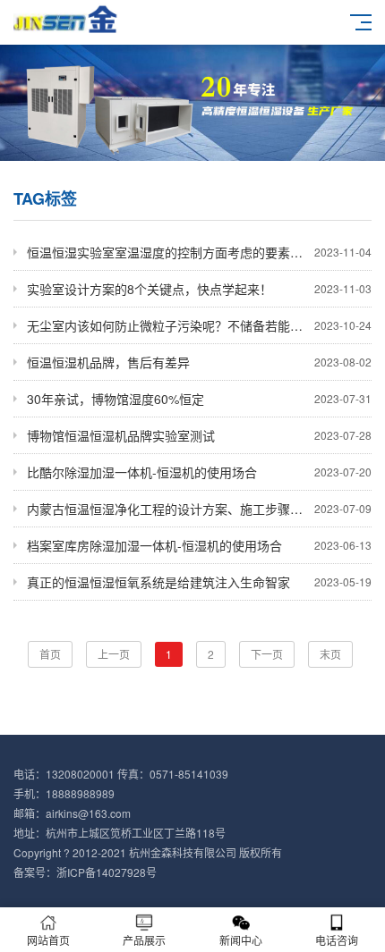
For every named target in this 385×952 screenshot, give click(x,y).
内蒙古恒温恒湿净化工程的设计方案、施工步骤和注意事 (199, 509)
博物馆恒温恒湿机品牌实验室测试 (199, 435)
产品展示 (144, 940)
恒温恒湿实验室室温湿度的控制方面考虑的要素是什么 (199, 252)
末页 (330, 653)
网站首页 (48, 940)
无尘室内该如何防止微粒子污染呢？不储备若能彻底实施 (199, 325)
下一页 (267, 653)
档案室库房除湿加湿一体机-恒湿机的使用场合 (199, 545)
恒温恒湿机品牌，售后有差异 (199, 362)
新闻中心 (240, 940)
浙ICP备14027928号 (106, 872)
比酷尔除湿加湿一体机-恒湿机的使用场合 (199, 472)
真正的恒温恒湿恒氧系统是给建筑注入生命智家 (199, 582)
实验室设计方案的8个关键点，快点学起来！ (199, 289)
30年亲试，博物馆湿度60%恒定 (199, 399)
